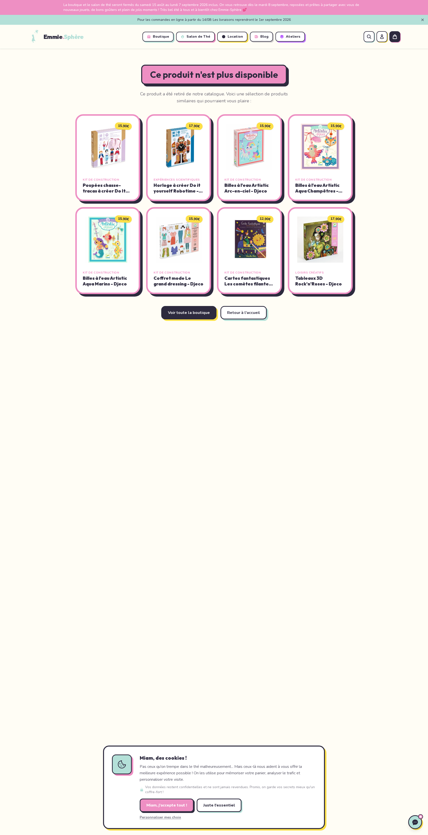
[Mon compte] (381, 36)
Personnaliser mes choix (160, 817)
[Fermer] (422, 19)
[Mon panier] (394, 36)
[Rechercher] (369, 36)
